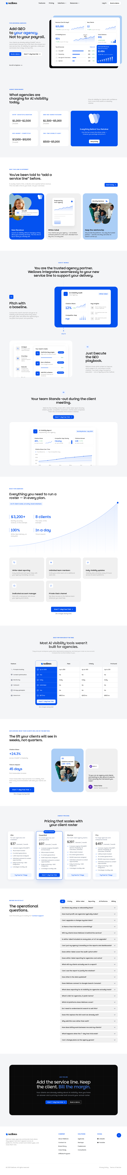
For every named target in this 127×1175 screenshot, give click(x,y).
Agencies (81, 1139)
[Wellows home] (11, 3)
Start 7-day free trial (31, 54)
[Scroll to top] (119, 1135)
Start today (110, 185)
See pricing (94, 141)
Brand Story (62, 1146)
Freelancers (82, 1146)
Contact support (38, 916)
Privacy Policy (103, 1167)
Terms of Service (115, 1167)
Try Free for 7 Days (21, 875)
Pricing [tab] (69, 901)
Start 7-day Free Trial (62, 417)
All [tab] (63, 901)
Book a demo (15, 54)
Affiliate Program (64, 1154)
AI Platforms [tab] (103, 901)
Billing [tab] (113, 901)
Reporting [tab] (91, 901)
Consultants (82, 1150)
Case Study (62, 1150)
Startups (81, 1142)
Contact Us (62, 1142)
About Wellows (63, 1139)
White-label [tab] (80, 901)
